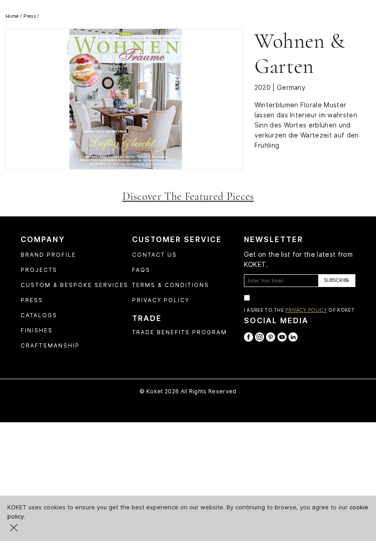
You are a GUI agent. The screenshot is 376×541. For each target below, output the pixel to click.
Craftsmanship (50, 345)
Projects (39, 269)
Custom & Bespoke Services (74, 285)
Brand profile (48, 254)
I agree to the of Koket (299, 310)
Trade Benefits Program (179, 332)
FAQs (141, 269)
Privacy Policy (160, 300)
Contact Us (154, 254)
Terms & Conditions (170, 285)
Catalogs (39, 315)
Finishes (37, 330)
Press (32, 300)
